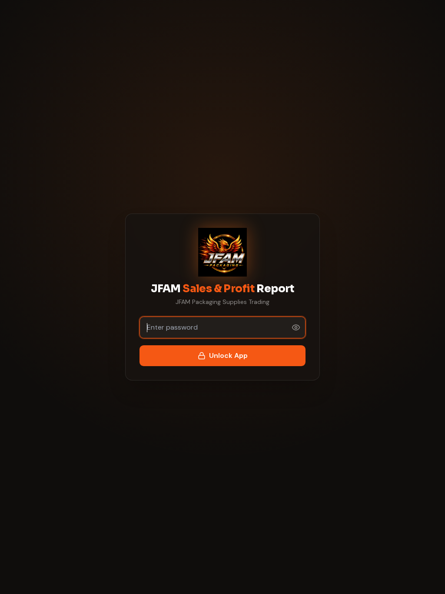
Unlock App (228, 355)
